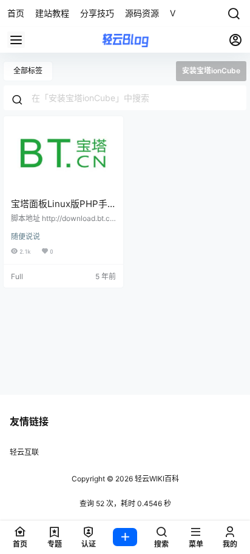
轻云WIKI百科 (156, 478)
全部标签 (27, 70)
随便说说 (25, 236)
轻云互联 (24, 452)
